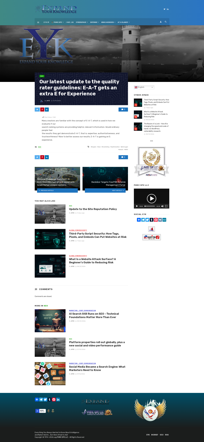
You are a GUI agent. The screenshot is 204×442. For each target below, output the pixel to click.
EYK (148, 435)
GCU (161, 435)
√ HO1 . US (70, 22)
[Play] (137, 206)
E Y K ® (46, 22)
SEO (41, 76)
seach (121, 149)
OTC (48, 101)
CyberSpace (81, 22)
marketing (105, 147)
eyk (99, 147)
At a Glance (123, 22)
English (140, 87)
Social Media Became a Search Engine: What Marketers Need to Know (97, 368)
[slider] (150, 206)
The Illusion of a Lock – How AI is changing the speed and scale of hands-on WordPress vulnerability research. (156, 127)
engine (94, 147)
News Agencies (107, 22)
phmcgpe (125, 147)
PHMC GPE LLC (62, 437)
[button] (151, 198)
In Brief (154, 435)
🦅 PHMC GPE (56, 22)
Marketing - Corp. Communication (82, 310)
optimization (115, 147)
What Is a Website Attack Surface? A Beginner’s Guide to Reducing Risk (92, 261)
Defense (93, 22)
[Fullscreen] (166, 206)
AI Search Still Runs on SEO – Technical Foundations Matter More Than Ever (94, 315)
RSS (167, 435)
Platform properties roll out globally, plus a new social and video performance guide (97, 344)
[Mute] (162, 206)
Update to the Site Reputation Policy (93, 209)
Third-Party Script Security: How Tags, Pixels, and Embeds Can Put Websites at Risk (98, 235)
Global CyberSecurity (78, 230)
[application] (151, 199)
